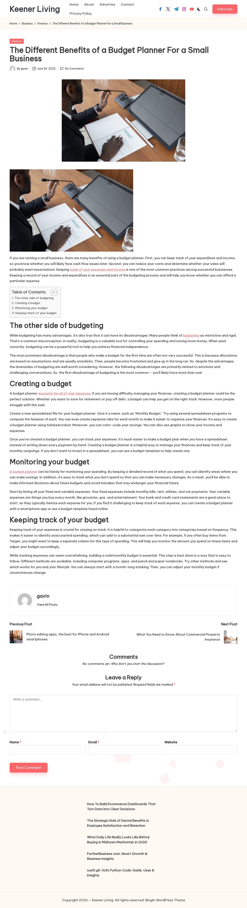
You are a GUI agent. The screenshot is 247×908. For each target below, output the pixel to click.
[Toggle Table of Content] (52, 292)
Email (93, 742)
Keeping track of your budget (36, 313)
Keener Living (35, 9)
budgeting (191, 335)
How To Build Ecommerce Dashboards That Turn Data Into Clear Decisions (121, 806)
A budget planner (23, 472)
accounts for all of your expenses (64, 393)
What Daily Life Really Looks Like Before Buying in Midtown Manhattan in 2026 (118, 839)
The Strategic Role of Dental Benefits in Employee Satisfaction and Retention (118, 823)
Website (170, 742)
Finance (17, 41)
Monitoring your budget (31, 308)
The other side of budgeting (34, 298)
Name (15, 742)
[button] (224, 8)
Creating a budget (27, 303)
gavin (43, 596)
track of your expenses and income (97, 269)
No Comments (74, 68)
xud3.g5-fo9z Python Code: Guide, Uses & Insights (120, 872)
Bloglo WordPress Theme (165, 900)
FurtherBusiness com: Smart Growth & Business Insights (117, 856)
